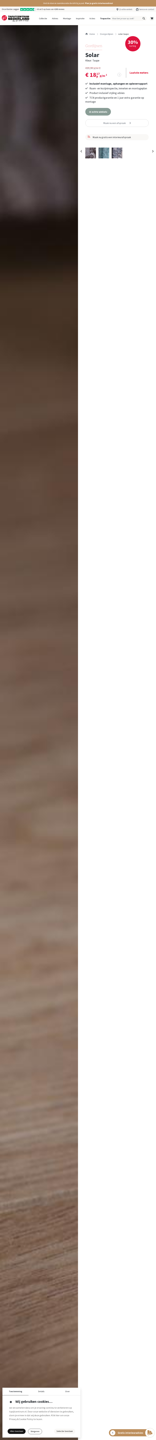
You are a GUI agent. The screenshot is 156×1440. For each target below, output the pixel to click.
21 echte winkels (125, 9)
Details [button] (41, 1391)
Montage (67, 18)
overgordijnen (106, 34)
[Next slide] (153, 151)
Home (92, 34)
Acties (92, 18)
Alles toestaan (16, 1431)
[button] (78, 3)
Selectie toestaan (65, 1431)
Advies (55, 18)
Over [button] (67, 1391)
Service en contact (146, 9)
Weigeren (35, 1431)
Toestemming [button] (15, 1391)
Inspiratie (80, 18)
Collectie (43, 18)
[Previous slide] (81, 151)
